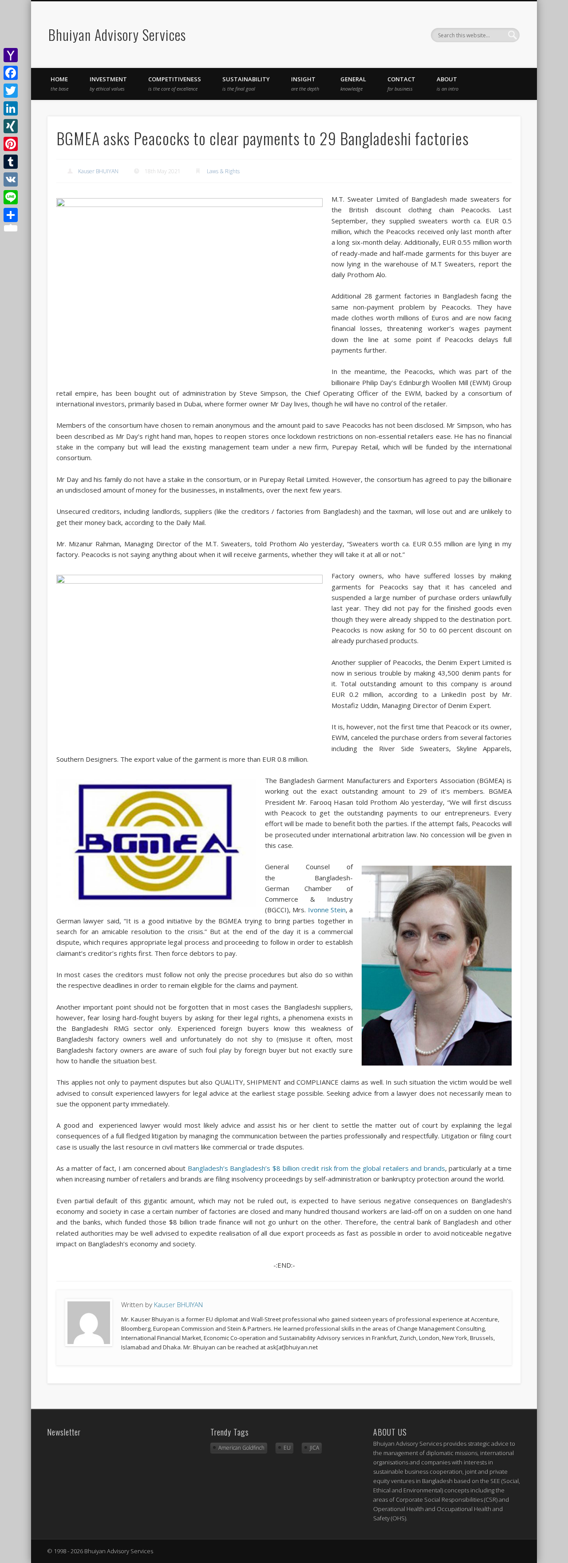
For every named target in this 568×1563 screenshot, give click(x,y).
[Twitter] (11, 90)
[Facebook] (11, 73)
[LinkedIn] (11, 108)
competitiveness (174, 83)
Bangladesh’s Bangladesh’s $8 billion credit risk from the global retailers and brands (316, 1168)
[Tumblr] (11, 162)
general (353, 83)
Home (59, 83)
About (447, 83)
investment (108, 83)
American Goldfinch (241, 1448)
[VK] (11, 179)
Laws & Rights (223, 171)
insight (305, 83)
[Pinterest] (11, 144)
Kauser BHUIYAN (98, 171)
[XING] (11, 126)
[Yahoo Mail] (11, 55)
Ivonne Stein (327, 909)
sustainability (246, 83)
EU (287, 1448)
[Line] (11, 197)
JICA (314, 1448)
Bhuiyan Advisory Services (117, 34)
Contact (401, 83)
